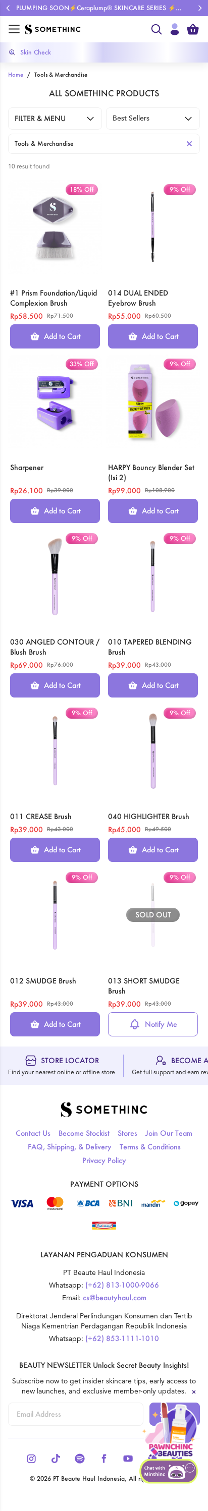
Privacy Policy (104, 1160)
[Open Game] (169, 1430)
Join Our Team (168, 1133)
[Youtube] (128, 1458)
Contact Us (33, 1133)
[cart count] (193, 29)
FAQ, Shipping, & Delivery (70, 1146)
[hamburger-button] (14, 29)
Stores (127, 1133)
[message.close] (194, 1392)
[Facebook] (104, 1458)
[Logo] (84, 29)
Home (15, 74)
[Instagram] (31, 1458)
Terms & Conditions (150, 1146)
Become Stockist (84, 1133)
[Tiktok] (55, 1458)
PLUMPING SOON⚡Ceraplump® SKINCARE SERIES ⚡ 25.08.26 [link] (96, 8)
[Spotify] (80, 1458)
